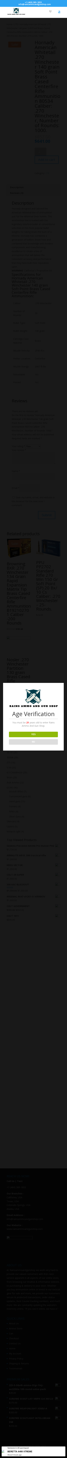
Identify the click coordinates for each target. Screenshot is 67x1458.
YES (33, 734)
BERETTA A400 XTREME (19, 1451)
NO (33, 742)
